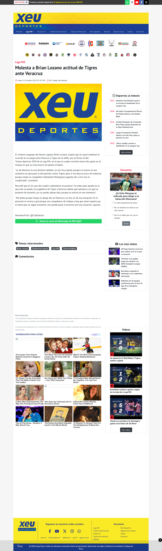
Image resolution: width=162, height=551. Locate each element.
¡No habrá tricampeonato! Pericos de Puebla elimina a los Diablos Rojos (129, 114)
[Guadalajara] (57, 55)
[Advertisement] (58, 288)
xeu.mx (43, 537)
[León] (62, 55)
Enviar (126, 223)
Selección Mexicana (78, 32)
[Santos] (110, 55)
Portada (19, 32)
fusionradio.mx (54, 537)
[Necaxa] (74, 55)
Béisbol (107, 32)
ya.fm (75, 537)
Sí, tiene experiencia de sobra (125, 203)
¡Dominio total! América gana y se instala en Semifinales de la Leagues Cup (128, 103)
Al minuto (140, 32)
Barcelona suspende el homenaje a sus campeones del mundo (131, 273)
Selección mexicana (101, 536)
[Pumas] (92, 55)
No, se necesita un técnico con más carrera (126, 209)
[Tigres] (116, 55)
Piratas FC (41, 32)
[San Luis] (104, 55)
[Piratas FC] (135, 55)
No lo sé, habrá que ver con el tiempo (126, 216)
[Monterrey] (68, 55)
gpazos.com (84, 537)
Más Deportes (95, 32)
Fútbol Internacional (58, 32)
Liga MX (29, 32)
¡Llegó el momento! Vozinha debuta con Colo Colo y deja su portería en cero (128, 135)
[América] (27, 55)
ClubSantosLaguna (40, 248)
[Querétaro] (98, 55)
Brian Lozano (22, 248)
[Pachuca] (80, 55)
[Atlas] (39, 55)
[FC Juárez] (51, 55)
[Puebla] (86, 55)
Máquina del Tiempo (128, 531)
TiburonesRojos (69, 248)
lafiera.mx (66, 537)
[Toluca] (128, 55)
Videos (130, 32)
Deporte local (118, 32)
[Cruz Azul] (45, 55)
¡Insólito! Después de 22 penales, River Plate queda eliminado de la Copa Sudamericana (129, 124)
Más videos (126, 430)
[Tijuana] (122, 55)
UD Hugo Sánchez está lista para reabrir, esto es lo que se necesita (132, 251)
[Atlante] (33, 55)
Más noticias (126, 152)
